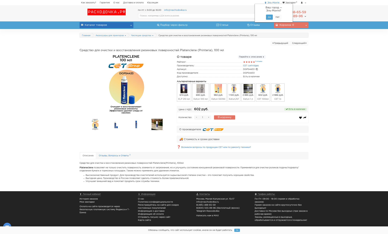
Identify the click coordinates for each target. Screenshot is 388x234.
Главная (86, 35)
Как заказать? (88, 3)
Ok (237, 230)
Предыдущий (280, 43)
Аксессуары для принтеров (110, 35)
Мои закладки (87, 202)
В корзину (224, 117)
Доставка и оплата (133, 3)
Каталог (96, 25)
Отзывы (255, 25)
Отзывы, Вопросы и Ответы (114, 155)
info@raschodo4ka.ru (175, 10)
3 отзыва (258, 61)
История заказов (89, 199)
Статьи (224, 25)
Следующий (299, 43)
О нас (116, 3)
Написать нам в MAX (207, 216)
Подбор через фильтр (174, 25)
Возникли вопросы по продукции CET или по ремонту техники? (214, 147)
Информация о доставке (151, 211)
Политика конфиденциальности (155, 202)
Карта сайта (144, 220)
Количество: (185, 117)
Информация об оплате (151, 214)
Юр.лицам (152, 3)
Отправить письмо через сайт (154, 217)
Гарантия (105, 3)
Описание (88, 156)
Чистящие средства (141, 35)
